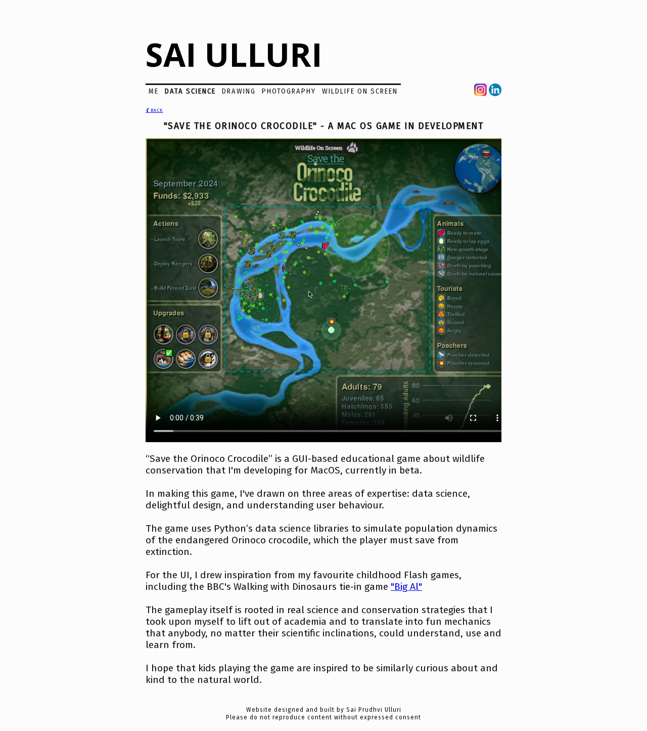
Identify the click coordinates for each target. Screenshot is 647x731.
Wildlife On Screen (360, 91)
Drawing (239, 91)
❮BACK (154, 110)
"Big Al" (406, 586)
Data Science (190, 91)
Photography (289, 91)
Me (154, 91)
